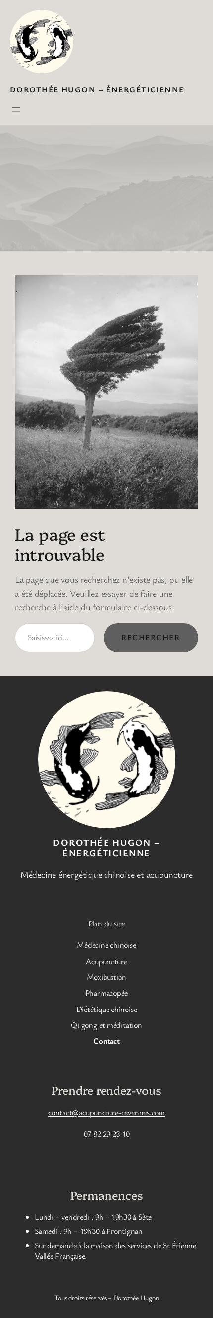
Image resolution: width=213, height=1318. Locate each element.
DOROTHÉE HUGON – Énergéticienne (97, 89)
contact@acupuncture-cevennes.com (106, 1112)
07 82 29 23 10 (107, 1133)
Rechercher (150, 637)
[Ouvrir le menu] (16, 109)
